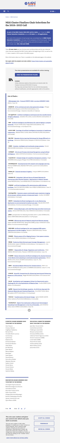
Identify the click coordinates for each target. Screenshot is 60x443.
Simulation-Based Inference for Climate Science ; (27, 265)
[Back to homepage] (30, 3)
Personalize (44, 423)
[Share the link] (25, 409)
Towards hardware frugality (23, 171)
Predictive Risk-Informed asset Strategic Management (29, 242)
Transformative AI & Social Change (24, 297)
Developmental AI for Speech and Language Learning (34, 164)
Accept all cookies (44, 418)
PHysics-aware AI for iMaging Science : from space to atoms (31, 236)
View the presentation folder (27, 75)
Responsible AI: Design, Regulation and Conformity (29, 250)
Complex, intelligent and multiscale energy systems (28, 146)
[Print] (10, 409)
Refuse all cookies (44, 429)
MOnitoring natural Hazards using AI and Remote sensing (31, 220)
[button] (8, 11)
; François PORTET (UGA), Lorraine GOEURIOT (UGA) (28, 101)
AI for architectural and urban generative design (29, 107)
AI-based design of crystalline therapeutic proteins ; (31, 158)
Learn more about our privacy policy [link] (17, 437)
